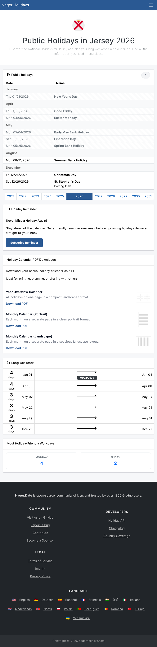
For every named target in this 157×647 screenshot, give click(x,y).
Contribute (40, 533)
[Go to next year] (145, 75)
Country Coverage (116, 536)
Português (91, 609)
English (24, 600)
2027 (98, 196)
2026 (79, 196)
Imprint (40, 568)
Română (117, 609)
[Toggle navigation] (151, 5)
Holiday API (116, 520)
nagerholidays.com (92, 641)
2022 (23, 196)
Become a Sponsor (40, 540)
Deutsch (47, 600)
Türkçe (140, 609)
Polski (68, 609)
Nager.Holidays (15, 5)
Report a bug (40, 525)
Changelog (117, 528)
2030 (136, 196)
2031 (148, 196)
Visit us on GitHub (40, 517)
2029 (123, 196)
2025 (60, 196)
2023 (35, 196)
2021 (10, 196)
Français (95, 600)
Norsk (47, 609)
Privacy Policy (40, 576)
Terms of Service (40, 561)
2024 (48, 196)
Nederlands (23, 609)
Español (71, 600)
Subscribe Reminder (24, 242)
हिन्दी (115, 600)
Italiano (135, 600)
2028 (111, 196)
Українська (81, 618)
